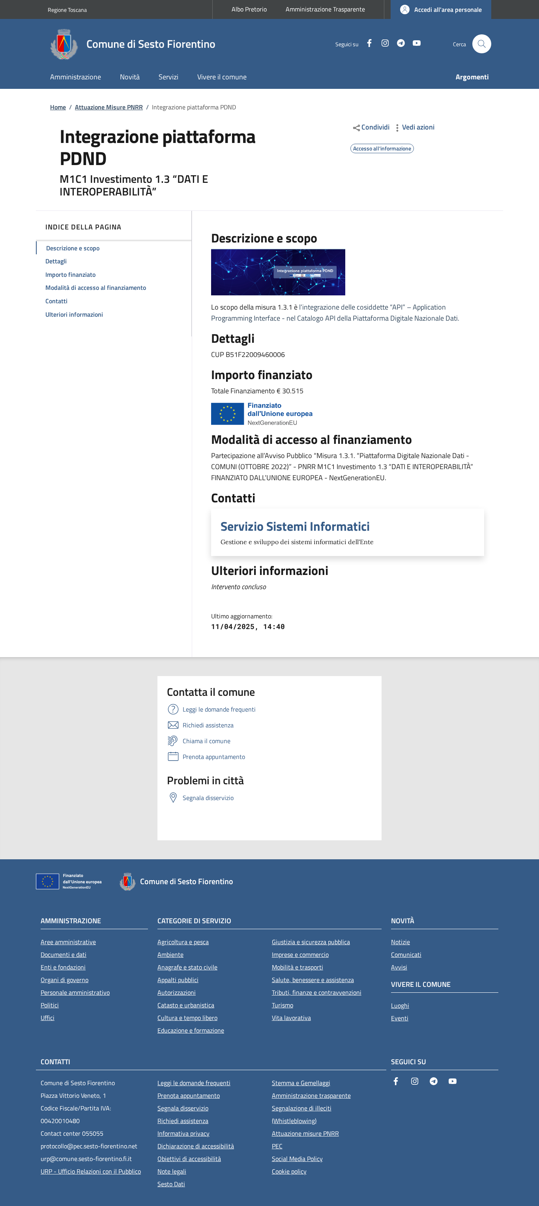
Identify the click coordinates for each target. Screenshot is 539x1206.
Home (58, 107)
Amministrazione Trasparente (325, 9)
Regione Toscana (67, 10)
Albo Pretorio (249, 9)
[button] (441, 9)
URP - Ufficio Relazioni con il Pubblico (91, 1171)
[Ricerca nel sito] (481, 43)
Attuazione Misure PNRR (109, 107)
